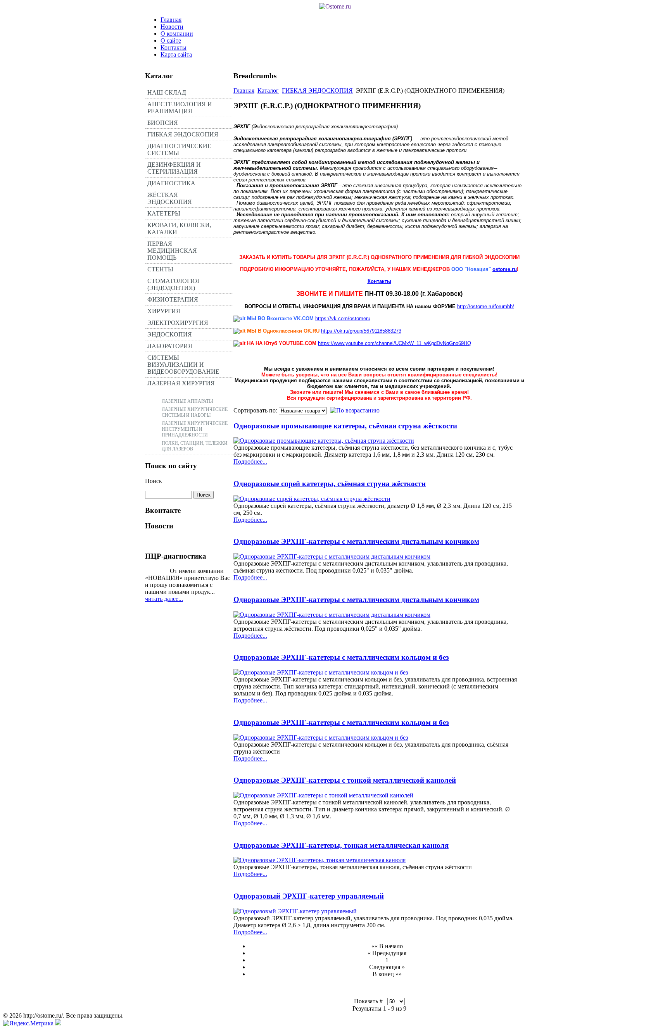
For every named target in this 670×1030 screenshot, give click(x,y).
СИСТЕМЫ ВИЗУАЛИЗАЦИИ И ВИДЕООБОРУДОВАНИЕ (183, 364)
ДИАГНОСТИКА (171, 183)
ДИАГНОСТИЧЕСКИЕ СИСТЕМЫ (179, 149)
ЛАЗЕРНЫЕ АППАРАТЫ (187, 401)
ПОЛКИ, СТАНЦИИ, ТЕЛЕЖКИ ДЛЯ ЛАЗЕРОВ (195, 446)
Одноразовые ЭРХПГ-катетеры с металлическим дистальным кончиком (356, 541)
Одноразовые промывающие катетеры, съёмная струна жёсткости (345, 426)
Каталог (268, 90)
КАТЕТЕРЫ (163, 213)
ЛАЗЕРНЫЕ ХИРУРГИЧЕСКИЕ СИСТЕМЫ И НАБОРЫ (195, 412)
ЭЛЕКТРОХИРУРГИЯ (177, 322)
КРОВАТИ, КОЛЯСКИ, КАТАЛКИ (179, 228)
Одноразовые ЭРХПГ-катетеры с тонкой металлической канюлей (344, 780)
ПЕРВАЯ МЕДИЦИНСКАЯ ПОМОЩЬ (172, 250)
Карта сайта (176, 54)
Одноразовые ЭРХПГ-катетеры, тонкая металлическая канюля (341, 845)
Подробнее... (250, 461)
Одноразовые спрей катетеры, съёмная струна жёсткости (329, 484)
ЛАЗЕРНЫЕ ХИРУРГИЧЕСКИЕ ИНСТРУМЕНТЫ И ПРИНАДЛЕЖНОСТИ (195, 429)
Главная (171, 19)
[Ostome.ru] (335, 6)
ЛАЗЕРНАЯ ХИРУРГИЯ (181, 383)
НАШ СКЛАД (166, 92)
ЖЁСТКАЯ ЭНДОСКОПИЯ (169, 198)
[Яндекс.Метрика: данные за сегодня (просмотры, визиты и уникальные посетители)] (28, 1023)
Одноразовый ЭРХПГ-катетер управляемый (308, 896)
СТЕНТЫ (160, 269)
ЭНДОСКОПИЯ (169, 334)
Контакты (173, 47)
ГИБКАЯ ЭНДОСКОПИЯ (182, 134)
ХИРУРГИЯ (163, 311)
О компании (177, 33)
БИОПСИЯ (162, 122)
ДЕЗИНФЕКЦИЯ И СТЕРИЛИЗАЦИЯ (174, 168)
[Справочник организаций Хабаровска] (58, 1023)
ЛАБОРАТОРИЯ (169, 346)
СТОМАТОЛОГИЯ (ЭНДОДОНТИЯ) (173, 284)
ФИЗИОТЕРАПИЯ (172, 299)
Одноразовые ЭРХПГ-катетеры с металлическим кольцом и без (341, 657)
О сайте (171, 40)
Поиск (153, 481)
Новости (172, 26)
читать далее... (164, 598)
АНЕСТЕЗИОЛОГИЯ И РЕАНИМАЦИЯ (179, 107)
